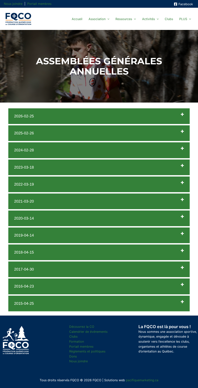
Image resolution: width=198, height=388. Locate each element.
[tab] (99, 116)
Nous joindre (13, 4)
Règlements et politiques (87, 351)
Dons (73, 356)
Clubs (73, 336)
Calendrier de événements (88, 332)
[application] (107, 19)
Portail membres (39, 4)
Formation (76, 341)
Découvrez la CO (81, 327)
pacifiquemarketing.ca (142, 380)
